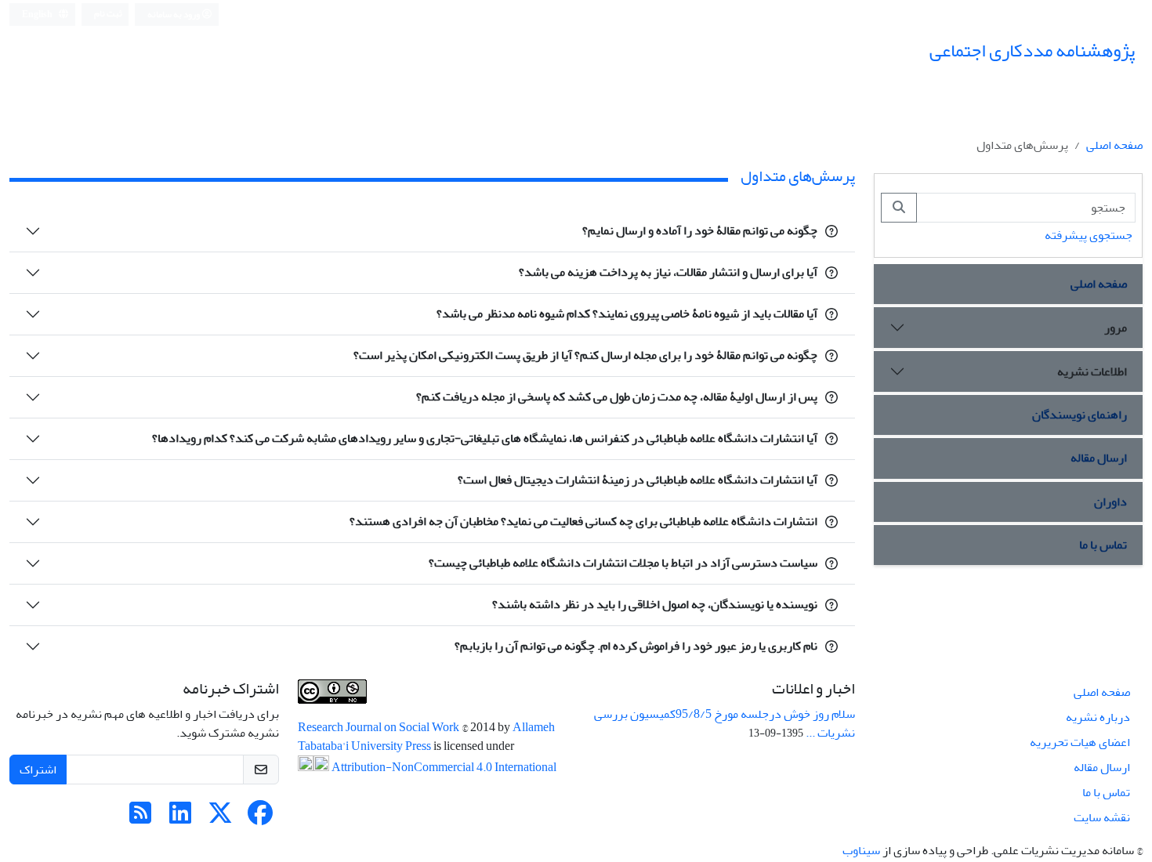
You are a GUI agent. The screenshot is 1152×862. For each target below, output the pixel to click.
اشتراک (38, 769)
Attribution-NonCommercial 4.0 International (442, 767)
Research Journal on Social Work (380, 727)
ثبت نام (108, 14)
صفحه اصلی (1114, 145)
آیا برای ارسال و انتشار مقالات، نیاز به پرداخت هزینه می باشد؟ (668, 272)
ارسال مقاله (1098, 457)
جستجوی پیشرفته (1088, 235)
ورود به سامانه (174, 14)
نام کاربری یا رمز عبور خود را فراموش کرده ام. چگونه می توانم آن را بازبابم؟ (636, 645)
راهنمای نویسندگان (1079, 414)
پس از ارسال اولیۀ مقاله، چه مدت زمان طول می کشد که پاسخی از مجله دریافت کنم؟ (616, 396)
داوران (1110, 501)
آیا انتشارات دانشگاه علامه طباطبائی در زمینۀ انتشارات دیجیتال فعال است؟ (637, 479)
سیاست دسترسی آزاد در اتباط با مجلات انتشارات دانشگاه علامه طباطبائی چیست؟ (623, 562)
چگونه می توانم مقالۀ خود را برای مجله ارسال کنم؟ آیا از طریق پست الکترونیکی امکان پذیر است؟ (585, 355)
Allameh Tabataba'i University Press (426, 736)
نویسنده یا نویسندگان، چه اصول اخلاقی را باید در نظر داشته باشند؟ (654, 604)
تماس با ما (1103, 544)
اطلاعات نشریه (1092, 371)
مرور (1115, 327)
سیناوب (861, 850)
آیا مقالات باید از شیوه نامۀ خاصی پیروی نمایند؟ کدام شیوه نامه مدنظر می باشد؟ (627, 313)
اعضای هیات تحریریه (1080, 742)
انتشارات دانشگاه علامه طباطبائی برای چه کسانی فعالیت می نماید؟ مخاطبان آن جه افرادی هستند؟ (583, 521)
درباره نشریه (1098, 717)
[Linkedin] (180, 818)
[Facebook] (260, 818)
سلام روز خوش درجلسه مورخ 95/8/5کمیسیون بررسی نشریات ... (724, 723)
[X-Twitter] (220, 818)
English (38, 14)
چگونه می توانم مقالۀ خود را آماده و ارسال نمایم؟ (699, 230)
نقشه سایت (1102, 817)
